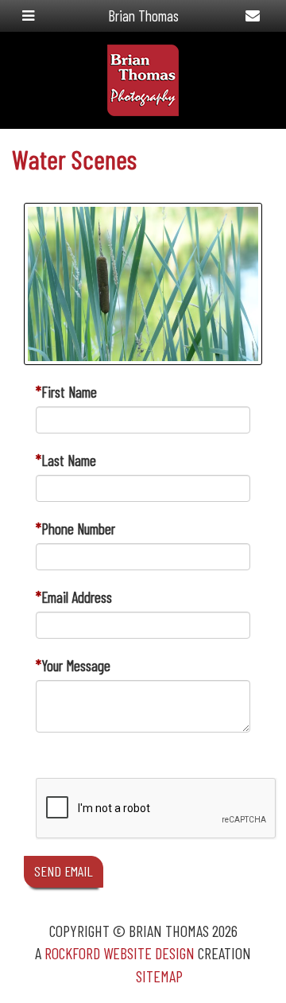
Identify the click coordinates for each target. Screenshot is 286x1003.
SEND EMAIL (63, 871)
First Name (69, 392)
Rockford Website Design (119, 952)
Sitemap (159, 976)
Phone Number (78, 528)
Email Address (76, 597)
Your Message (75, 665)
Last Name (68, 460)
